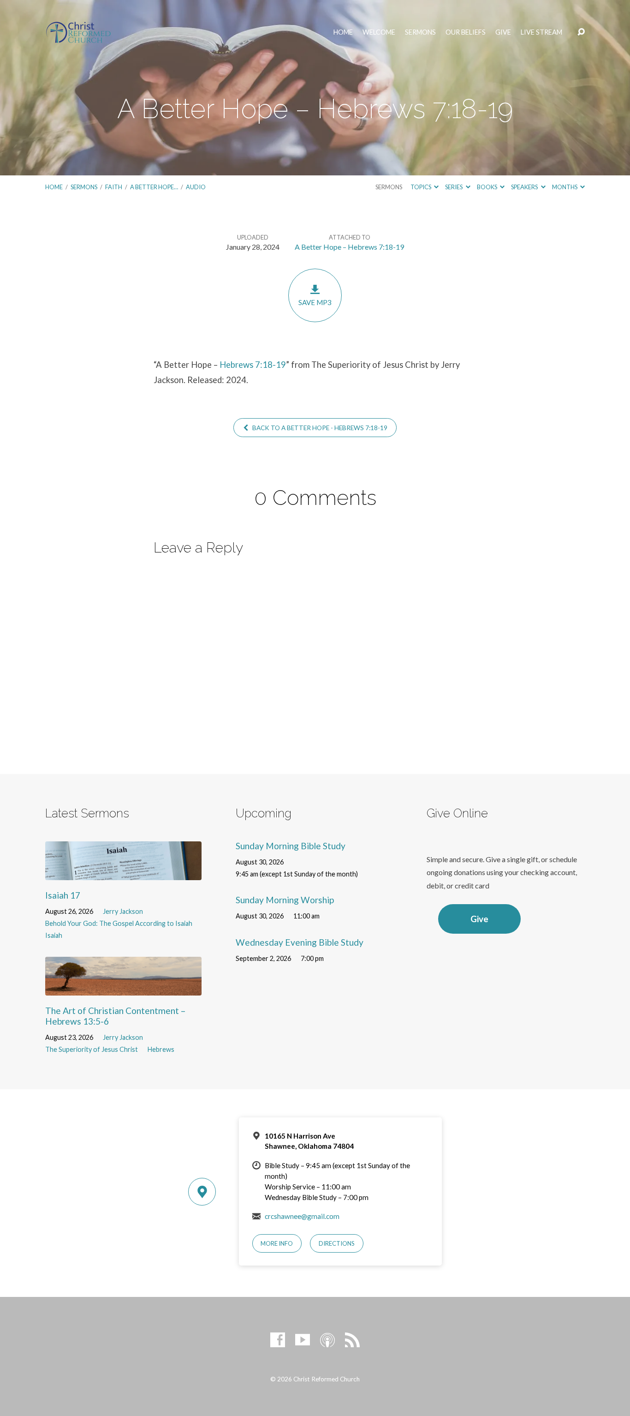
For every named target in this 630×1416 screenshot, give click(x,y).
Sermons (420, 32)
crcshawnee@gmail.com (302, 1216)
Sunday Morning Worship (285, 899)
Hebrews (161, 1049)
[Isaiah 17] (123, 873)
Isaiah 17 (62, 895)
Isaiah (53, 935)
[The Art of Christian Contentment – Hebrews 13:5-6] (123, 988)
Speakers (525, 187)
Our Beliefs (466, 32)
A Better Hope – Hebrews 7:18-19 (349, 246)
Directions (337, 1243)
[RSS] (352, 1339)
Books (487, 187)
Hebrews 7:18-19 (253, 365)
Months (565, 187)
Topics (421, 187)
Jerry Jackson (123, 911)
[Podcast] (327, 1339)
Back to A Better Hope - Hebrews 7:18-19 (319, 428)
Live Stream (541, 32)
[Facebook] (277, 1339)
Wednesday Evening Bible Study (299, 942)
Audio (196, 187)
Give (503, 32)
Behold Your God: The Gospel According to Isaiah (118, 923)
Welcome (379, 32)
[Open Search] (581, 32)
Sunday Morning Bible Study (290, 845)
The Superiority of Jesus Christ (91, 1049)
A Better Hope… (154, 187)
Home (343, 32)
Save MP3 (315, 302)
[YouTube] (302, 1339)
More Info (277, 1243)
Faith (113, 187)
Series (454, 187)
